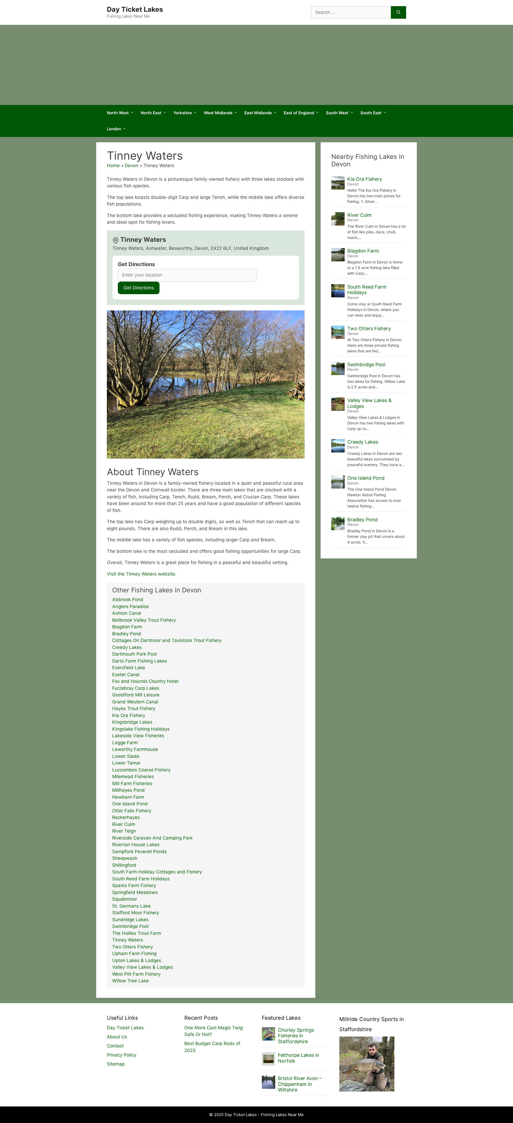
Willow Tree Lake (130, 980)
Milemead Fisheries (133, 776)
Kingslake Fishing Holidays (141, 729)
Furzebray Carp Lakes (135, 688)
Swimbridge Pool (130, 926)
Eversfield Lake (128, 667)
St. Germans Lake (131, 906)
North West (118, 112)
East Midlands (258, 112)
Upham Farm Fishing (134, 953)
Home (113, 165)
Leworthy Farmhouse (135, 749)
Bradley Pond (126, 633)
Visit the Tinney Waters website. (141, 574)
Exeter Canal (125, 674)
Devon (131, 165)
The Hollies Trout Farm (136, 933)
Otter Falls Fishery (131, 810)
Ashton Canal (126, 613)
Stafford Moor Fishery (135, 912)
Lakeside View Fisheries (138, 735)
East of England (299, 112)
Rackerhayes (126, 817)
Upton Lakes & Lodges (136, 960)
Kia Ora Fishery (128, 715)
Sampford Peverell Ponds (139, 851)
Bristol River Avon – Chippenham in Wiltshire (300, 1084)
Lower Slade (125, 756)
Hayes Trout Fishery (133, 708)
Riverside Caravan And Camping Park (152, 838)
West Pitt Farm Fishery (136, 974)
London (114, 128)
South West (337, 112)
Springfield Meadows (135, 892)
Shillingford (124, 865)
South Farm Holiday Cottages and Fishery (157, 871)
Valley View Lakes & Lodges (142, 967)
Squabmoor (124, 899)
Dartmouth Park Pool (134, 654)
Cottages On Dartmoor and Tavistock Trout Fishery (166, 640)
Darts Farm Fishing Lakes (139, 661)
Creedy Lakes (127, 647)
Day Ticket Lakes (135, 9)
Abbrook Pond (127, 599)
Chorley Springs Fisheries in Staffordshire (296, 1035)
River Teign (124, 831)
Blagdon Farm (127, 626)
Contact (115, 1046)
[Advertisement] (256, 64)
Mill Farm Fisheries (132, 783)
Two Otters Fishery (132, 946)
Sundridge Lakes (130, 919)
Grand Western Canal (135, 701)
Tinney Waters (127, 940)
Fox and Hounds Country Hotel (145, 681)
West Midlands (218, 112)
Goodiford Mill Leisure (136, 695)
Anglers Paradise (130, 606)
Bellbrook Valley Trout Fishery (144, 620)
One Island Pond (130, 803)
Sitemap (116, 1064)
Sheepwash (124, 858)
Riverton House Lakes (136, 844)
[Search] (398, 12)
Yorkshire (182, 112)
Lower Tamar (126, 763)
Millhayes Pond (128, 790)
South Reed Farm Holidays (141, 878)
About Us (117, 1036)
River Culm (123, 824)
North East (151, 112)
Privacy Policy (121, 1055)
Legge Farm (125, 742)
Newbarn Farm (128, 797)
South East (371, 112)
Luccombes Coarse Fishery (141, 770)
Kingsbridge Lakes (132, 722)
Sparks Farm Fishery (134, 885)
